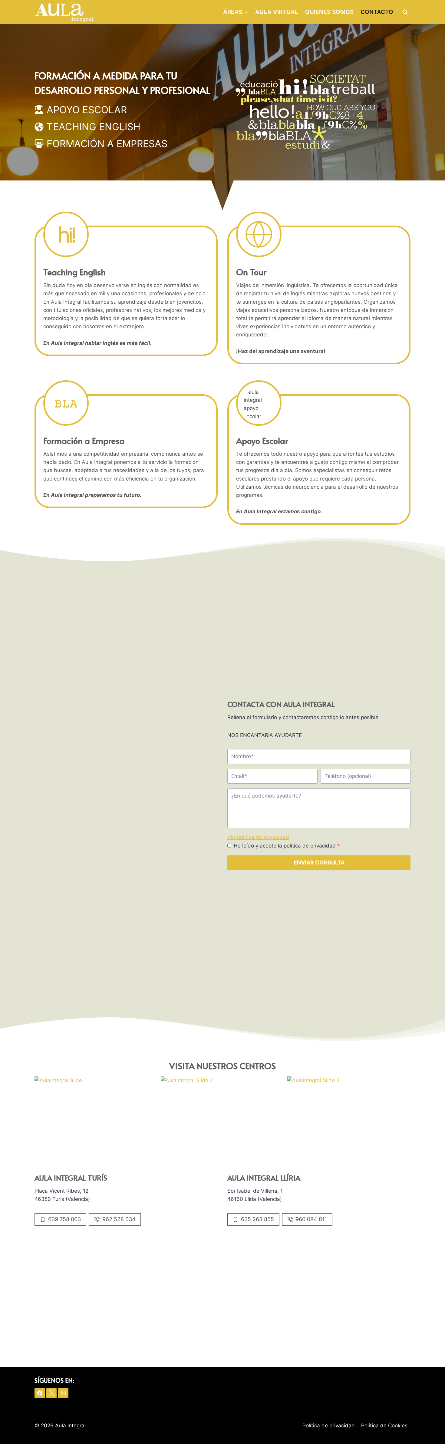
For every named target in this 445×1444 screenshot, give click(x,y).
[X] (51, 1393)
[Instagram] (63, 1393)
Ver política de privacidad (258, 837)
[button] (96, 1111)
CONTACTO (377, 11)
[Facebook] (40, 1393)
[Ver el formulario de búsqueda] (405, 12)
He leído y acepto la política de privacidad (287, 846)
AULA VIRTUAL (276, 11)
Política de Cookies (384, 1426)
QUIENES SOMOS (329, 11)
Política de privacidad (328, 1426)
